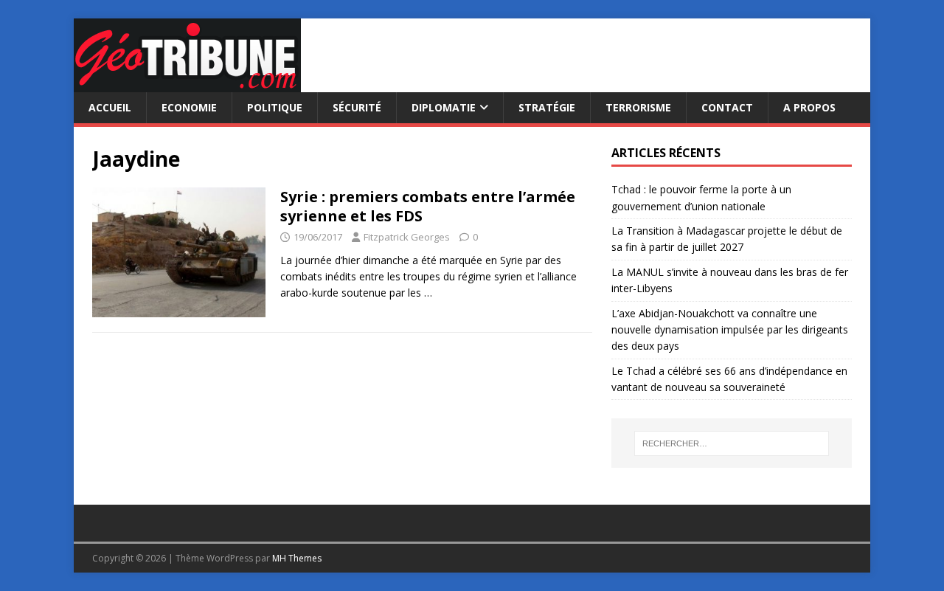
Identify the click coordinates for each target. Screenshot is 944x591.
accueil (109, 107)
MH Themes (297, 558)
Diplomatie (444, 107)
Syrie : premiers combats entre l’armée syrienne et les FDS (427, 206)
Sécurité (357, 107)
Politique (274, 107)
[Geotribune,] (187, 84)
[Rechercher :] (731, 443)
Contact (727, 107)
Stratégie (546, 107)
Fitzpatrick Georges (407, 236)
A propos (809, 107)
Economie (189, 107)
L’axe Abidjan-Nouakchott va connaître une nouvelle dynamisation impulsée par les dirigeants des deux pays (729, 329)
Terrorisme (638, 107)
